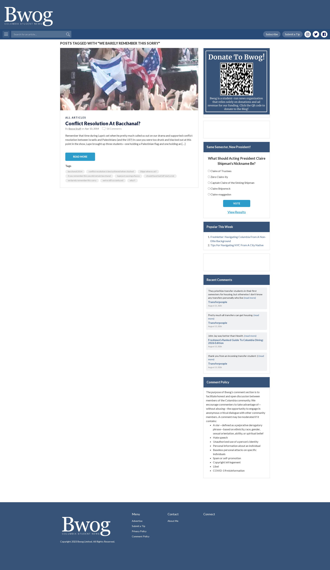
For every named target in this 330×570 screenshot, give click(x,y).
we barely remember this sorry (82, 180)
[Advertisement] (237, 129)
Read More (80, 156)
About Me (173, 520)
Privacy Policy (139, 531)
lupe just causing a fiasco (128, 176)
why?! (132, 180)
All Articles (75, 117)
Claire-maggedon (221, 194)
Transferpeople (217, 301)
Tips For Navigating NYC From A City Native (236, 245)
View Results (237, 212)
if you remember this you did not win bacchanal (89, 176)
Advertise (137, 520)
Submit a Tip (292, 34)
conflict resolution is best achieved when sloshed (111, 171)
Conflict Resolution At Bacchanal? (102, 123)
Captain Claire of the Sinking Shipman (232, 182)
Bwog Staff (75, 128)
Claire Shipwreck (220, 188)
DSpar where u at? (148, 171)
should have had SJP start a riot (160, 176)
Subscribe (272, 34)
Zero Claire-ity (219, 176)
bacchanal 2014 (75, 171)
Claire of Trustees (221, 171)
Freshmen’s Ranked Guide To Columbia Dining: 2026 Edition (235, 341)
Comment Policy (140, 536)
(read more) (250, 297)
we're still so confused (113, 180)
